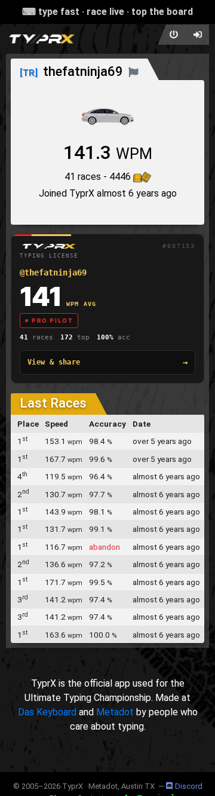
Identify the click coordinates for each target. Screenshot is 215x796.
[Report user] (133, 71)
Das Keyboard (47, 712)
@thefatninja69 (53, 272)
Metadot (115, 712)
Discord (188, 786)
